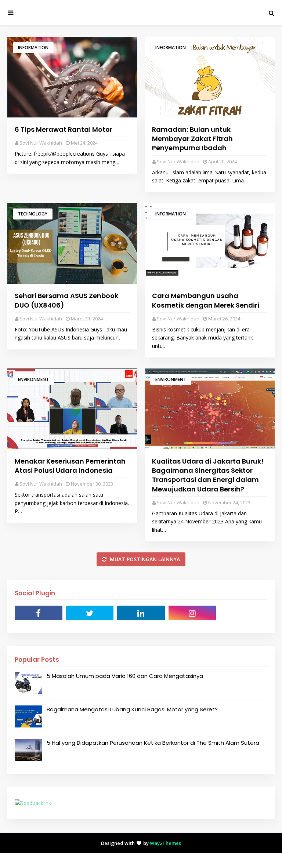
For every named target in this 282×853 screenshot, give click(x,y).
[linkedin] (141, 613)
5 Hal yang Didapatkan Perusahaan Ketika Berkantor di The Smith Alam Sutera (153, 743)
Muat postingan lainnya (144, 559)
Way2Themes (165, 843)
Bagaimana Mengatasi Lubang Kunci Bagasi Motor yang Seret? (132, 709)
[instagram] (192, 613)
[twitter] (90, 613)
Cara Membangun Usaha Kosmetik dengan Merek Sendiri (205, 300)
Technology (32, 214)
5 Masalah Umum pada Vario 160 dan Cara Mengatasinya (125, 676)
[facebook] (38, 613)
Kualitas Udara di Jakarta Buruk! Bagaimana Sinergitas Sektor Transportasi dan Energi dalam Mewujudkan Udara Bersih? (208, 475)
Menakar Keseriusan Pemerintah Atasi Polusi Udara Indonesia (70, 466)
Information (33, 47)
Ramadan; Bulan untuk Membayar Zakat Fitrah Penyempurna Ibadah (192, 138)
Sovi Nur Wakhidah (40, 142)
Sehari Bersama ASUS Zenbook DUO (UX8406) (66, 300)
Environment (33, 379)
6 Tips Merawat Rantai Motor (63, 129)
